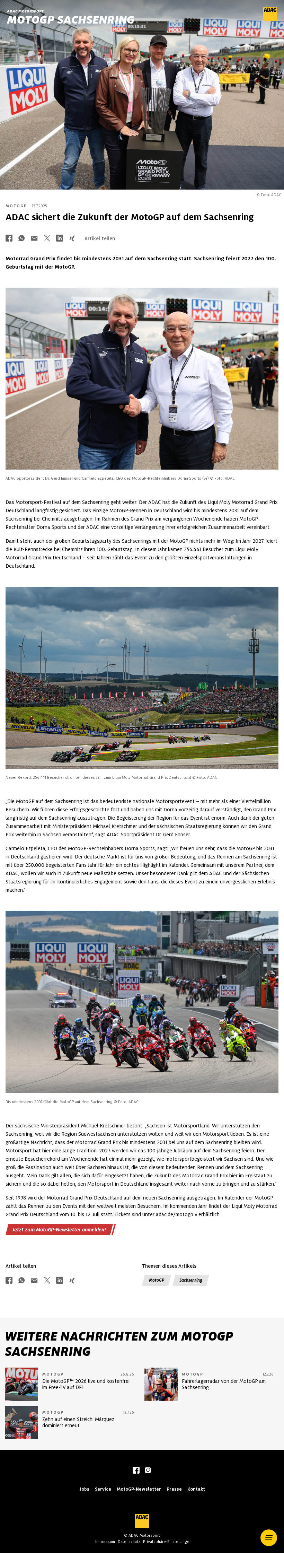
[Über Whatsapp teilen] (21, 239)
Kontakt (196, 1489)
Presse (174, 1489)
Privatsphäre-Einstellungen (167, 1541)
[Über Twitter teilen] (47, 239)
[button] (268, 1537)
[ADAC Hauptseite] (270, 19)
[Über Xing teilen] (72, 239)
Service (103, 1489)
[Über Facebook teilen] (9, 239)
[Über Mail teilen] (34, 239)
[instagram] (147, 1471)
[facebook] (136, 1471)
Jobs (84, 1489)
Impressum (105, 1541)
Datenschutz (129, 1541)
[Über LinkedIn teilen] (59, 239)
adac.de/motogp (174, 1214)
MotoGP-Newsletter (139, 1489)
